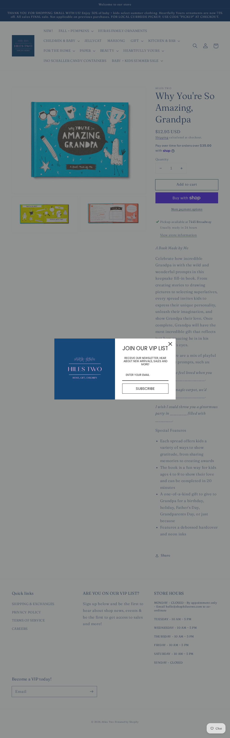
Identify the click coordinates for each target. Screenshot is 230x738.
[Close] (170, 344)
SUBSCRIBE (145, 388)
